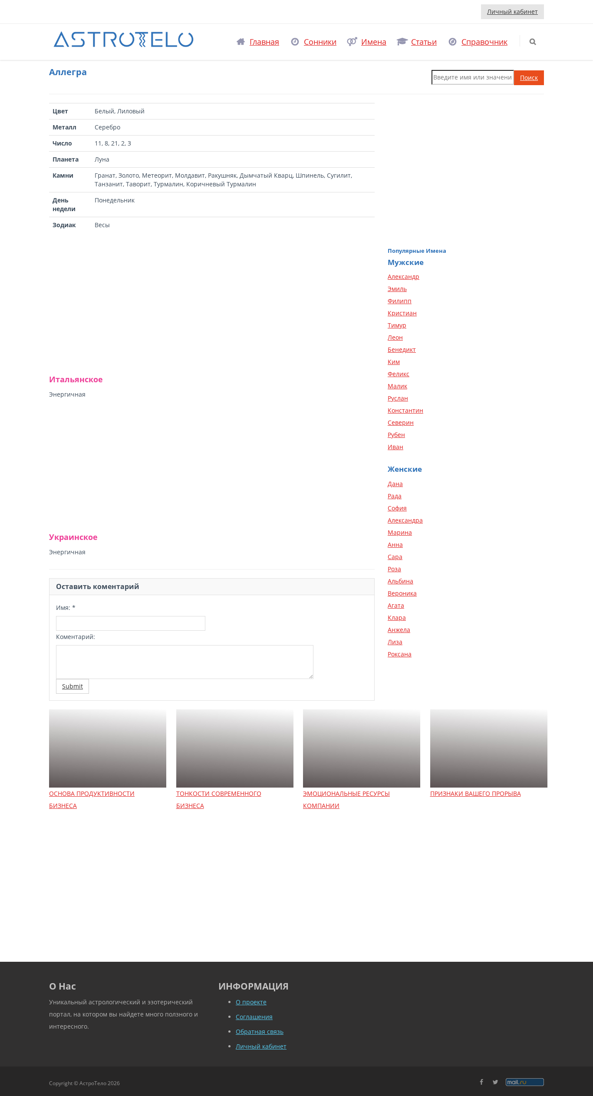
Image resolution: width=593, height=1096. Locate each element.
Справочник (484, 41)
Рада (395, 496)
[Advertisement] (212, 302)
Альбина (400, 581)
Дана (395, 484)
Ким (394, 362)
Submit (72, 686)
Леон (395, 337)
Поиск (529, 77)
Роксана (400, 654)
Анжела (399, 630)
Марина (400, 532)
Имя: (66, 607)
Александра (405, 520)
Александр (403, 276)
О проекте (251, 1002)
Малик (397, 386)
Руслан (398, 398)
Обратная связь (259, 1031)
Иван (395, 447)
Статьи (424, 41)
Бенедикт (402, 349)
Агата (396, 605)
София (397, 508)
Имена (373, 41)
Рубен (396, 434)
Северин (401, 422)
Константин (405, 410)
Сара (395, 557)
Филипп (400, 301)
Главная (264, 41)
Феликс (398, 374)
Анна (395, 544)
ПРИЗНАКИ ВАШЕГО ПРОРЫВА (475, 793)
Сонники (320, 41)
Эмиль (397, 289)
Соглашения (254, 1017)
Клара (397, 617)
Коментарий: (75, 636)
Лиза (395, 642)
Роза (394, 569)
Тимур (397, 325)
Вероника (402, 593)
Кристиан (402, 313)
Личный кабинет (512, 11)
